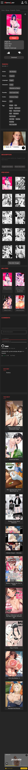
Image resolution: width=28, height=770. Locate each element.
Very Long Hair (13, 124)
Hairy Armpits (16, 110)
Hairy (10, 110)
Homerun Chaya (14, 97)
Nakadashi (16, 113)
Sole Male (11, 119)
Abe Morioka (13, 71)
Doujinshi (12, 76)
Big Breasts (17, 108)
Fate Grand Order (14, 92)
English (11, 80)
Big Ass (11, 108)
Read (14, 38)
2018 (11, 101)
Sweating (11, 121)
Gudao (11, 84)
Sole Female (12, 116)
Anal (16, 105)
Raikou (8, 372)
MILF (10, 113)
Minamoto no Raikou (15, 88)
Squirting (18, 119)
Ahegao (11, 105)
